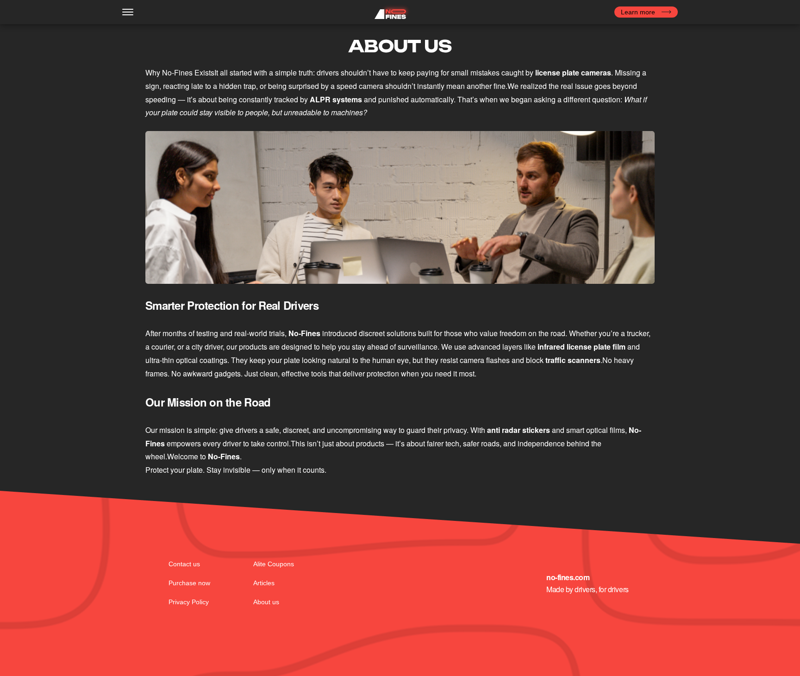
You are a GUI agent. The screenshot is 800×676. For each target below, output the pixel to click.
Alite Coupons (273, 564)
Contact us (184, 564)
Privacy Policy (189, 602)
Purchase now (189, 583)
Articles (264, 583)
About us (266, 602)
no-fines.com (567, 577)
